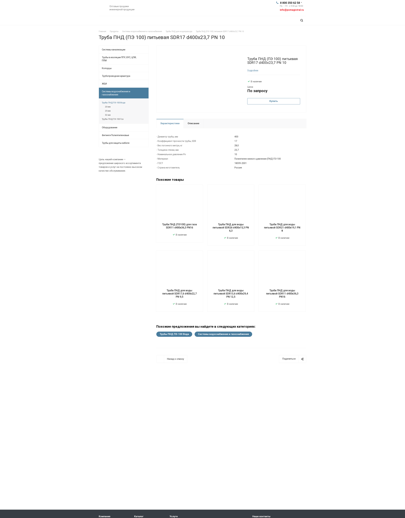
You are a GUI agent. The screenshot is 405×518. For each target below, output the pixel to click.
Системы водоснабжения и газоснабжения (223, 334)
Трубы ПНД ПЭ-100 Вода (174, 334)
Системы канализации (113, 49)
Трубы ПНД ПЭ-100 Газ (113, 119)
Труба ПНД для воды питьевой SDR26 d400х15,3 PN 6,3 (231, 227)
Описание (193, 123)
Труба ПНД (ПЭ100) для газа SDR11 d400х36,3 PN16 (179, 226)
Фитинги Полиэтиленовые (115, 135)
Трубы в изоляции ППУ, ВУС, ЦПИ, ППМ (119, 59)
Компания (104, 516)
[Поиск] (301, 20)
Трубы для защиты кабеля (115, 143)
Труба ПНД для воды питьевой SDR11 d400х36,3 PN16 (282, 293)
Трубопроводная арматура (116, 76)
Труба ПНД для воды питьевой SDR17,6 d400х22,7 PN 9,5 (179, 293)
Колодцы (107, 68)
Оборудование (109, 127)
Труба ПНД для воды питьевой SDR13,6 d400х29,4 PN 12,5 (231, 293)
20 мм (108, 107)
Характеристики (170, 123)
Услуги (174, 516)
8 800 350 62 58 (290, 2)
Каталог (138, 516)
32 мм (108, 115)
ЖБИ (104, 83)
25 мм (108, 111)
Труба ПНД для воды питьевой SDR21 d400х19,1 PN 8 (282, 227)
